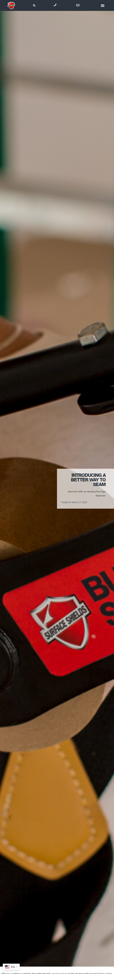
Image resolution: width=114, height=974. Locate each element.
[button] (34, 5)
